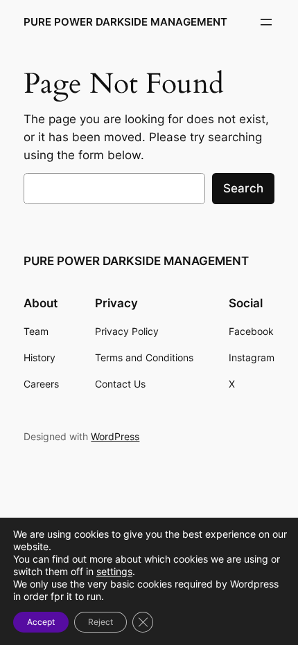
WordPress (115, 436)
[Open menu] (266, 22)
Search (243, 188)
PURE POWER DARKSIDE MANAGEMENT (125, 22)
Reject (100, 622)
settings (114, 571)
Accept (41, 622)
